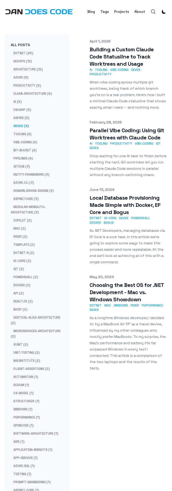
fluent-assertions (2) (31, 369)
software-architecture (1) (35, 433)
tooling (101, 70)
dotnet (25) (23, 53)
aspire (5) (21, 118)
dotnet (96, 218)
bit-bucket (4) (25, 150)
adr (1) (18, 442)
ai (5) (17, 102)
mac (107, 305)
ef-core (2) (22, 261)
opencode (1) (23, 425)
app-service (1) (25, 458)
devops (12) (22, 61)
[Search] (153, 11)
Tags (104, 11)
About (139, 11)
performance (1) (26, 417)
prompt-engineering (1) (32, 482)
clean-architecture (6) (32, 94)
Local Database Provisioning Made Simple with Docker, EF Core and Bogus (125, 205)
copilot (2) (22, 220)
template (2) (24, 245)
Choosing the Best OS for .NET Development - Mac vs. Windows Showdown (127, 292)
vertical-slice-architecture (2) (35, 320)
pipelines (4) (23, 158)
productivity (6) (27, 85)
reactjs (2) (23, 301)
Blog (91, 11)
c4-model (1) (23, 393)
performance (152, 305)
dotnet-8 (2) (23, 253)
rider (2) (20, 236)
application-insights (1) (32, 450)
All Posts (20, 44)
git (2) (18, 269)
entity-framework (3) (31, 174)
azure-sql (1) (24, 466)
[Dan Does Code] (39, 11)
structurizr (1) (26, 401)
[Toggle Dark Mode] (164, 11)
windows (121, 305)
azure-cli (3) (23, 183)
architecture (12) (28, 69)
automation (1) (25, 377)
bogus (109, 223)
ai (91, 70)
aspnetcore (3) (26, 199)
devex (135, 70)
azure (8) (20, 77)
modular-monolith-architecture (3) (28, 209)
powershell (140, 218)
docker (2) (21, 285)
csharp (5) (22, 110)
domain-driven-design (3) (33, 191)
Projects (121, 11)
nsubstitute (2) (26, 361)
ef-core (110, 218)
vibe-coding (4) (25, 142)
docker (95, 223)
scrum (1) (21, 385)
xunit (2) (20, 344)
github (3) (21, 166)
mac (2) (19, 228)
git (158, 143)
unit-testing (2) (26, 352)
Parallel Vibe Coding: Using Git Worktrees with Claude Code (127, 134)
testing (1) (22, 474)
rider (135, 305)
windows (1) (22, 409)
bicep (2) (20, 309)
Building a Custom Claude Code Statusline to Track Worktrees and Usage (122, 56)
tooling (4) (22, 134)
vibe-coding (119, 70)
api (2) (18, 293)
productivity (101, 74)
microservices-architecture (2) (35, 333)
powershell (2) (25, 277)
